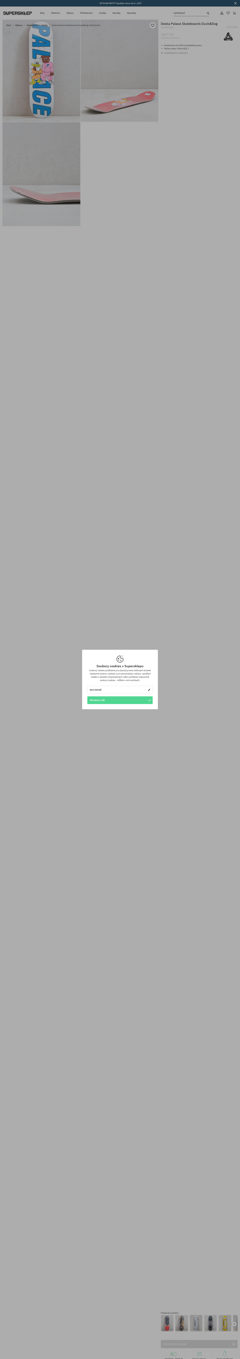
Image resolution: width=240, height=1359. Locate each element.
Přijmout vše (97, 700)
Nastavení (96, 689)
